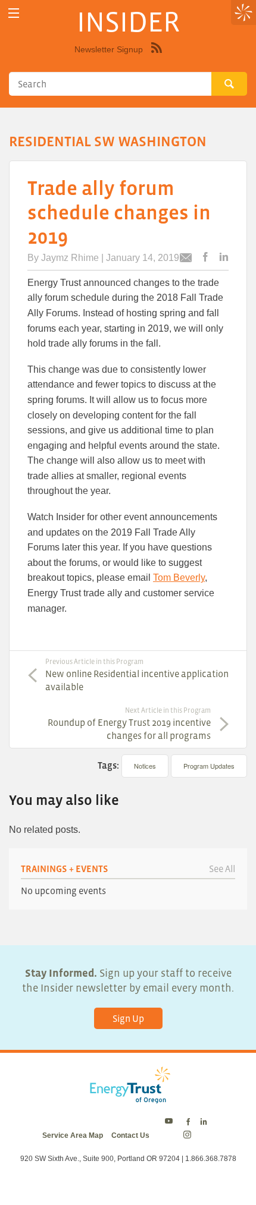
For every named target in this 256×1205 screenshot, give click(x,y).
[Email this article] (186, 259)
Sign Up (128, 1018)
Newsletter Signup (108, 49)
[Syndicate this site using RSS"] (156, 56)
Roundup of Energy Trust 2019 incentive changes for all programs (129, 723)
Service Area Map (72, 1135)
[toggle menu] (13, 13)
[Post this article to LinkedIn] (224, 258)
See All (222, 868)
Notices (145, 765)
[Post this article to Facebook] (205, 258)
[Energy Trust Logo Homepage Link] (128, 1097)
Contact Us (130, 1135)
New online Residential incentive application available (137, 674)
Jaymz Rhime (70, 258)
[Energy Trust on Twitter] (170, 1122)
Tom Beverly (179, 577)
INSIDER (128, 21)
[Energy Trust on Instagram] (189, 1135)
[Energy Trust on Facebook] (188, 1122)
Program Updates (209, 765)
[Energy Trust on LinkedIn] (203, 1122)
